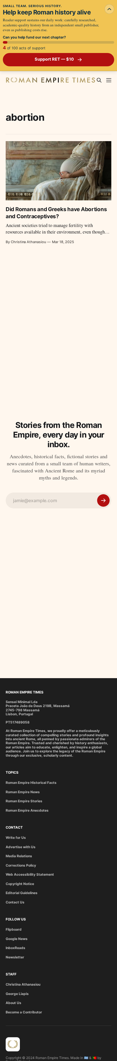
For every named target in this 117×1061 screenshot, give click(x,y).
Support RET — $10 (54, 59)
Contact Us (15, 902)
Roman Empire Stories (24, 801)
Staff (11, 974)
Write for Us (16, 837)
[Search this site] (99, 80)
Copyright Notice (20, 884)
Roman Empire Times (24, 692)
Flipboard (14, 929)
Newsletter (15, 957)
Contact (14, 827)
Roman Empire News (23, 792)
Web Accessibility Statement (30, 874)
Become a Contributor (24, 1012)
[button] (108, 80)
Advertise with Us (20, 847)
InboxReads (15, 948)
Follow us (16, 919)
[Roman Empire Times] (50, 80)
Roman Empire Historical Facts (31, 782)
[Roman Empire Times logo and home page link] (13, 1044)
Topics (12, 772)
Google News (17, 939)
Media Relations (19, 856)
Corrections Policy (21, 865)
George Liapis (17, 994)
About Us (13, 1003)
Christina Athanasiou (23, 984)
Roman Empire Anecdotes (27, 810)
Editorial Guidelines (21, 893)
